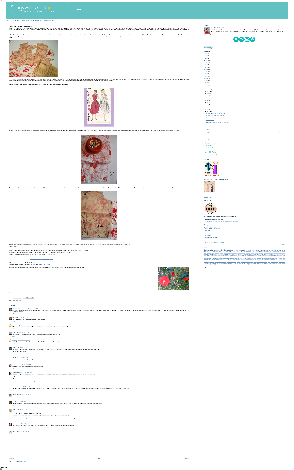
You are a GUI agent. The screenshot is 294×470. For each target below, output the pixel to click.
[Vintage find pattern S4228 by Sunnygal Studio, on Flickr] (99, 126)
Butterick (237, 251)
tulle (266, 258)
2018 (206, 69)
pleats (267, 263)
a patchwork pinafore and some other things (214, 242)
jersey (223, 258)
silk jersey (215, 264)
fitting (205, 251)
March (208, 107)
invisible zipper (213, 258)
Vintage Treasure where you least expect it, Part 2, (41, 259)
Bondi (210, 256)
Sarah (13, 409)
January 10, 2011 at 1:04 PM (22, 332)
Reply (13, 313)
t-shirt (271, 251)
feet (271, 262)
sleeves (261, 252)
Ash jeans (209, 253)
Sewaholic (208, 255)
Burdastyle (271, 250)
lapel (226, 258)
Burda (210, 250)
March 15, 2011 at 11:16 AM (22, 431)
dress (13, 300)
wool (220, 250)
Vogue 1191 (206, 262)
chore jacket (243, 262)
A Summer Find (208, 235)
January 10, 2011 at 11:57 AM (21, 317)
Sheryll (14, 332)
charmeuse (223, 255)
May (208, 102)
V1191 (244, 256)
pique (262, 263)
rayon (258, 252)
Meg (13, 317)
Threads (262, 260)
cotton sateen (234, 254)
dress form (259, 262)
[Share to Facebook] (31, 298)
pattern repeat (253, 263)
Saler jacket (229, 256)
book (258, 256)
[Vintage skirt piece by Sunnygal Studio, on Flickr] (99, 183)
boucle (263, 256)
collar (230, 254)
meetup (255, 255)
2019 (206, 67)
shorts (265, 255)
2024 (206, 55)
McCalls (257, 250)
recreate (277, 263)
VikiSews (248, 256)
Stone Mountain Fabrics (216, 255)
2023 (206, 58)
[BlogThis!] (28, 298)
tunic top (256, 254)
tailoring (233, 251)
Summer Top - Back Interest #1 (211, 231)
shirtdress (246, 258)
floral (236, 255)
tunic (265, 252)
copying (213, 253)
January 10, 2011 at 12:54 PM (23, 325)
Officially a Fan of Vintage (44, 264)
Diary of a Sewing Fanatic (211, 237)
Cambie (247, 259)
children (227, 254)
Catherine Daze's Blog (210, 227)
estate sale (16, 300)
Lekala (283, 252)
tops (264, 258)
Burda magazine (215, 251)
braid (229, 262)
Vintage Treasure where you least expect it (215, 115)
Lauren (14, 431)
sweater (222, 264)
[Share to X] (30, 298)
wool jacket (226, 253)
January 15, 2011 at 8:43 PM (22, 409)
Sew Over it (242, 260)
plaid (267, 250)
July (208, 98)
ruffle (280, 263)
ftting (281, 262)
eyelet (280, 256)
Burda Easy (271, 254)
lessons (229, 258)
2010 (206, 126)
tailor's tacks (256, 258)
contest (252, 262)
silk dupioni (212, 264)
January (208, 111)
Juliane (14, 325)
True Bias (265, 260)
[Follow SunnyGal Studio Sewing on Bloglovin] (208, 48)
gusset (208, 258)
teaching (261, 258)
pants (230, 251)
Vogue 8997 (210, 262)
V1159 (274, 260)
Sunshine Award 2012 (254, 260)
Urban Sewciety (270, 260)
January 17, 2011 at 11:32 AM (22, 423)
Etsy (270, 259)
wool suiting (208, 259)
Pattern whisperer (247, 251)
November (209, 89)
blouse (226, 251)
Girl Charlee (270, 252)
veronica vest (241, 264)
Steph (13, 347)
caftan (231, 262)
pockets (245, 254)
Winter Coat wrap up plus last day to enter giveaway (217, 122)
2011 (206, 85)
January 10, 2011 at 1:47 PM (22, 347)
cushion (255, 262)
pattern (259, 255)
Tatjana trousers (239, 256)
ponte (256, 252)
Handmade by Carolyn (210, 241)
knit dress (218, 263)
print (273, 263)
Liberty (221, 260)
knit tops (252, 255)
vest (268, 258)
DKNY (255, 259)
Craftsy (241, 251)
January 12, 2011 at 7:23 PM (24, 394)
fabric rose (263, 262)
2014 (206, 78)
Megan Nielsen (225, 260)
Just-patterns (282, 259)
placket (262, 255)
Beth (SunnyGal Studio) (218, 27)
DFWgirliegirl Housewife (18, 308)
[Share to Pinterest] (33, 298)
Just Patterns (217, 256)
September (209, 93)
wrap (256, 264)
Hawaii (212, 256)
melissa (14, 357)
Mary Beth (14, 340)
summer (219, 264)
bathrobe (223, 262)
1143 (267, 252)
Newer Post (11, 458)
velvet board (236, 264)
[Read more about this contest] (211, 176)
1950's (221, 259)
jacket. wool (219, 258)
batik (256, 256)
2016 (206, 73)
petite (258, 263)
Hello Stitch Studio (278, 252)
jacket (224, 250)
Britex (230, 252)
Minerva (208, 254)
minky (234, 263)
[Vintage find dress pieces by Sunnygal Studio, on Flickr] (34, 76)
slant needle (250, 258)
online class (241, 263)
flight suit (276, 262)
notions (237, 263)
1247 (207, 256)
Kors (205, 255)
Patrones (234, 252)
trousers (232, 264)
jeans (239, 254)
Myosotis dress (223, 256)
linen (224, 263)
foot (279, 262)
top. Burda (229, 264)
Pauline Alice (255, 251)
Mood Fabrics (222, 251)
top (252, 250)
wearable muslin (248, 264)
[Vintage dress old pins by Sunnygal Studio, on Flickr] (99, 240)
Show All (283, 244)
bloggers (226, 262)
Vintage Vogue (242, 252)
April (207, 104)
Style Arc (234, 256)
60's (223, 259)
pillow (260, 263)
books (260, 256)
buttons (272, 256)
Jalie (284, 254)
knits (274, 251)
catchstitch (238, 262)
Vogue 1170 (283, 260)
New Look (276, 250)
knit (228, 250)
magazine (227, 263)
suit (274, 255)
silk (233, 250)
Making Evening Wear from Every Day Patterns (215, 238)
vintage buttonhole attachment (275, 258)
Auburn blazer (229, 259)
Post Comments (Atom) (20, 461)
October (208, 91)
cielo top (247, 262)
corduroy (252, 252)
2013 (206, 80)
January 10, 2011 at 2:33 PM (23, 357)
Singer (237, 252)
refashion (217, 253)
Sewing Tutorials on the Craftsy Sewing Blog (32, 20)
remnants (235, 258)
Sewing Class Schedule (49, 20)
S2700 (238, 260)
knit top (283, 250)
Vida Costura (15, 372)
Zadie (220, 262)
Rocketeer (235, 260)
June (208, 100)
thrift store (225, 264)
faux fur (269, 262)
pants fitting (249, 263)
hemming (240, 255)
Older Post (187, 458)
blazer (264, 250)
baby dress (252, 256)
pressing (270, 263)
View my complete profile (209, 34)
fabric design (232, 255)
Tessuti (259, 260)
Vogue (215, 250)
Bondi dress (265, 254)
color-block (248, 252)
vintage (20, 300)
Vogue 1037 (278, 260)
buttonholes (267, 256)
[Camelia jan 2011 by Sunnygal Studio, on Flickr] (173, 279)
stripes (271, 255)
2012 (206, 82)
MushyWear (15, 394)
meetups (230, 263)
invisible (212, 263)
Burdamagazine (243, 259)
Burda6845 (238, 259)
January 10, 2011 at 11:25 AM (31, 308)
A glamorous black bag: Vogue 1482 (212, 228)
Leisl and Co (216, 260)
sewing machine (250, 254)
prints (275, 263)
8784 (225, 259)
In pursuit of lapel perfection (212, 117)
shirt (244, 250)
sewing (205, 264)
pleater (265, 263)
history (209, 263)
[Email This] (27, 298)
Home (8, 20)
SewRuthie (15, 364)
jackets (215, 263)
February (209, 109)
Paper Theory (230, 260)
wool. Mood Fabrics (216, 259)
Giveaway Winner (210, 120)
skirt (254, 250)
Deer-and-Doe (260, 259)
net (235, 263)
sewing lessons (240, 258)
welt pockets (279, 255)
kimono (241, 254)
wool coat (253, 264)
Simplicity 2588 (247, 260)
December (209, 86)
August (208, 95)
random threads (238, 250)
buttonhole (260, 251)
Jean (13, 401)
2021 (206, 62)
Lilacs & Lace (208, 234)
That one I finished (55, 415)
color (250, 262)
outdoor (245, 263)
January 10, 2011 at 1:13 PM (24, 340)
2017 (206, 71)
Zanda (13, 423)
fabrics (266, 262)
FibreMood (273, 259)
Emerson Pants (266, 259)
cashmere (234, 262)
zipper (258, 264)
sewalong (283, 263)
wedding (221, 253)
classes (227, 255)
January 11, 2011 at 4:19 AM (25, 372)
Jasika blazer (277, 259)
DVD (257, 259)
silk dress (208, 264)
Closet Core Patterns (278, 254)
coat (230, 250)
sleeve (268, 255)
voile (245, 264)
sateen (267, 251)
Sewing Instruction (16, 20)
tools (276, 255)
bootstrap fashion (213, 254)
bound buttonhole (221, 254)
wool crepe (260, 254)
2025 (206, 53)
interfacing (244, 255)
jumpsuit (248, 255)
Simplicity (248, 250)
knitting (222, 263)
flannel (273, 262)
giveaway (209, 251)
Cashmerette (251, 259)
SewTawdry (208, 230)
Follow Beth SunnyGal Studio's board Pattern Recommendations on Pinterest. (221, 221)
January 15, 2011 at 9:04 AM (21, 401)
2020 (206, 64)
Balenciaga (234, 259)
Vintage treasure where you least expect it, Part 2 (217, 113)
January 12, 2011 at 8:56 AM (25, 386)
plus (232, 258)
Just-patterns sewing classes (209, 260)
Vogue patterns (216, 262)
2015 (206, 76)
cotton (264, 251)
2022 (206, 60)
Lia (219, 260)
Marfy (205, 254)
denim (280, 250)
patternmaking (278, 251)
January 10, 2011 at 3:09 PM (24, 364)
